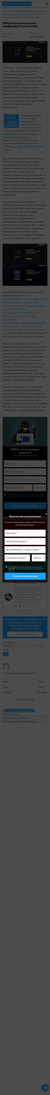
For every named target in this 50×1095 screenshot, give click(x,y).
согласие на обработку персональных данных (25, 569)
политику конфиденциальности (29, 567)
